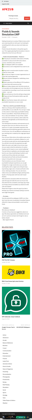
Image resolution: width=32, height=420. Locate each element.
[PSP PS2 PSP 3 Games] (16, 244)
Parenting (5, 371)
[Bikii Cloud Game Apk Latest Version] (16, 273)
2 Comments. (15, 37)
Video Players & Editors (9, 400)
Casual (4, 348)
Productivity (6, 379)
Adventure (5, 337)
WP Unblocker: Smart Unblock (11, 317)
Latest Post (6, 361)
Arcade (5, 340)
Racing (4, 382)
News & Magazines (8, 369)
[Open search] (28, 23)
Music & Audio (7, 366)
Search (27, 18)
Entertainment (5, 28)
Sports (4, 392)
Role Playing (6, 384)
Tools (4, 397)
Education (5, 353)
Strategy (5, 395)
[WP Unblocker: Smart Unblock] (16, 301)
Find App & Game (13, 15)
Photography (6, 377)
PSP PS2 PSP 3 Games (8, 260)
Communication (7, 350)
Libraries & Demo (7, 363)
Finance (5, 358)
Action (4, 335)
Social (4, 390)
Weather (5, 403)
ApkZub (13, 414)
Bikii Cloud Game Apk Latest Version (13, 281)
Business (5, 345)
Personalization (7, 374)
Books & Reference (8, 343)
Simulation (5, 387)
